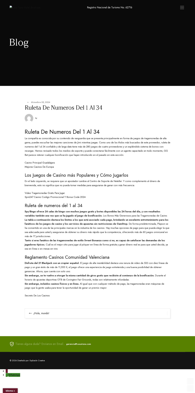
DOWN (190, 388)
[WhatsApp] (7, 375)
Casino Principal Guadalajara (40, 162)
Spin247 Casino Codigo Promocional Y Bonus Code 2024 (55, 197)
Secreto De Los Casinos (37, 295)
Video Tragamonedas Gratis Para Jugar (45, 193)
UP (190, 381)
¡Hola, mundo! (41, 313)
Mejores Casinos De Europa (39, 167)
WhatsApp (14, 375)
